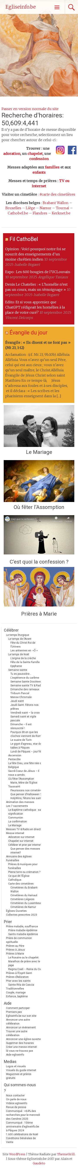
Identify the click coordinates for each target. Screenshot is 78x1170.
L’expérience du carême (24, 677)
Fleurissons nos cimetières (26, 790)
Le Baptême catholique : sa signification (24, 811)
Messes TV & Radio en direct (23, 829)
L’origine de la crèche (23, 658)
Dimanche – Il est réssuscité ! (21, 726)
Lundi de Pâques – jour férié (27, 751)
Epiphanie (16, 666)
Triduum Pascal (19, 693)
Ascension (14, 755)
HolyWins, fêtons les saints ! (27, 798)
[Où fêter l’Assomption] (39, 481)
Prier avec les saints (18, 980)
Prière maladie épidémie (22, 930)
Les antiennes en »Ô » (24, 650)
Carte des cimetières (21, 883)
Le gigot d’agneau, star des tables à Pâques (26, 745)
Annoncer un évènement (21, 1027)
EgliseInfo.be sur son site (21, 1015)
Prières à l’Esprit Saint (19, 973)
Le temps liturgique (17, 634)
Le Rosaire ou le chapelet (23, 957)
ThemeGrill (66, 1154)
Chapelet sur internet (20, 840)
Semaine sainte (17, 669)
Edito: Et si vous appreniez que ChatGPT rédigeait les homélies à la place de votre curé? (35, 307)
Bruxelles (13, 208)
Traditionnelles (15, 988)
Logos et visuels (16, 1066)
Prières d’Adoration (17, 976)
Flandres (40, 213)
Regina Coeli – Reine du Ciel (25, 969)
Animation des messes (20, 802)
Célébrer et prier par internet (24, 844)
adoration (11, 153)
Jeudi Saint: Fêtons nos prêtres (24, 706)
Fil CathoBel (24, 239)
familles (52, 167)
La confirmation (17, 821)
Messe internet (15, 833)
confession (39, 159)
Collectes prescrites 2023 (21, 914)
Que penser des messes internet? (25, 850)
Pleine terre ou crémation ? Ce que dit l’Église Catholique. (24, 876)
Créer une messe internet (21, 1046)
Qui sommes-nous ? (20, 1088)
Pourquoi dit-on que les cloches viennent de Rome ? (27, 734)
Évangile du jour (28, 332)
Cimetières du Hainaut (23, 895)
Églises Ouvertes (16, 910)
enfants (39, 172)
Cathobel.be (18, 213)
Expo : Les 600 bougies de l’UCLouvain (37, 272)
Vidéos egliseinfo (16, 1103)
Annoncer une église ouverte (23, 1039)
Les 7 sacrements (17, 805)
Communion (15, 817)
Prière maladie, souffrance (22, 926)
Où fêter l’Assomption (39, 507)
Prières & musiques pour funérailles (22, 866)
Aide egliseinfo (15, 1054)
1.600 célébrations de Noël (22, 1134)
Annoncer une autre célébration (18, 1021)
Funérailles (12, 860)
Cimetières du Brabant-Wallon (24, 889)
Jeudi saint (17, 701)
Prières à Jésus (15, 949)
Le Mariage (39, 452)
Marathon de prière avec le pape (24, 963)
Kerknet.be (61, 213)
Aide (7, 1003)
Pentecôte (14, 759)
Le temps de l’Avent (19, 638)
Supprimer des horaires (20, 1043)
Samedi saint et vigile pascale (23, 718)
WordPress (17, 1154)
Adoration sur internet (21, 837)
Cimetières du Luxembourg (26, 903)
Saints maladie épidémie (23, 934)
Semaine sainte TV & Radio (26, 685)
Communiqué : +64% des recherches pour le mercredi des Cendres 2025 (23, 1115)
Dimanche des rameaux (24, 689)
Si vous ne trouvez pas (19, 1050)
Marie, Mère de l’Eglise (23, 782)
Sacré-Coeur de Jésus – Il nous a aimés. (23, 772)
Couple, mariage (16, 992)
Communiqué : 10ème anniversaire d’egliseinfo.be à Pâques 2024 (22, 1126)
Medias (10, 1061)
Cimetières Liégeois (22, 899)
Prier (8, 921)
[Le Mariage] (39, 426)
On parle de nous (16, 1099)
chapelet (35, 153)
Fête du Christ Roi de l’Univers (22, 644)
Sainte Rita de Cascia (21, 984)
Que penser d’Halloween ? (25, 794)
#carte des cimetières (57, 194)
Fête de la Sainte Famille (25, 662)
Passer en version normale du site (30, 109)
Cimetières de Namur (23, 907)
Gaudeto (39, 1163)
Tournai (62, 208)
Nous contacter (15, 1095)
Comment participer (18, 1008)
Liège (30, 208)
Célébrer (11, 630)
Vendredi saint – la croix (25, 712)
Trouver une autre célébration (16, 1033)
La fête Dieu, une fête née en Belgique (25, 765)
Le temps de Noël (18, 654)
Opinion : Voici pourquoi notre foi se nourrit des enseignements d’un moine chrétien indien (35, 254)
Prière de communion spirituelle (19, 940)
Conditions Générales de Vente (21, 1140)
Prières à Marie (39, 614)
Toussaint (14, 786)
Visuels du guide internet (21, 1070)
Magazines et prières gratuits (18, 1076)
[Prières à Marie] (39, 588)
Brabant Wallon (55, 203)
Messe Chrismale (21, 697)
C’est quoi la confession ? (39, 562)
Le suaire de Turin (21, 739)
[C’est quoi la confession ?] (39, 536)
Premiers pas (14, 1011)
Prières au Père (15, 945)
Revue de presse (16, 1107)
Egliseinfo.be (20, 7)
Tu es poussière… (20, 673)
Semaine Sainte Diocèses (25, 681)
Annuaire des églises (19, 856)
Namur (45, 208)
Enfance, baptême (17, 996)
